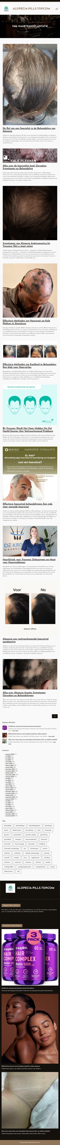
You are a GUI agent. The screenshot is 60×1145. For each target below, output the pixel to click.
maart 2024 (8, 808)
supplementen (35, 857)
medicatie (7, 853)
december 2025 (10, 769)
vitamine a (7, 862)
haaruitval (44, 839)
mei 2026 (8, 759)
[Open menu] (56, 9)
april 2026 (8, 761)
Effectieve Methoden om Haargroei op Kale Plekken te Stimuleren (26, 322)
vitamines (38, 862)
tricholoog (47, 857)
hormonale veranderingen (11, 848)
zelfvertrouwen (8, 871)
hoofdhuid (42, 844)
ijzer (25, 848)
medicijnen (17, 853)
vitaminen (28, 862)
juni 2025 (8, 780)
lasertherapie (34, 848)
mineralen (47, 853)
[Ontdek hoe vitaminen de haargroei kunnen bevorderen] (4, 728)
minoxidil (6, 857)
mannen (45, 848)
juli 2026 (7, 756)
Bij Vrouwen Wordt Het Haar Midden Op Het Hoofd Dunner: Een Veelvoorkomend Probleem (28, 429)
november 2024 (10, 793)
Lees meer (15, 730)
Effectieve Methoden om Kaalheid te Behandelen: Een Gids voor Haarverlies (29, 365)
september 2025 (10, 774)
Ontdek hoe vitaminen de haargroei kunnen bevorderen (24, 726)
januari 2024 (9, 812)
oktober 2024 (9, 795)
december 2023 (10, 814)
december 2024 (10, 791)
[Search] (55, 716)
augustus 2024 (9, 799)
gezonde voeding (31, 834)
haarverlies (7, 844)
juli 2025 (7, 778)
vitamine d (18, 862)
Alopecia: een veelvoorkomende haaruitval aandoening (26, 640)
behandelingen (20, 825)
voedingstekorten (41, 867)
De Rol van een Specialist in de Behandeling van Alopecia (29, 129)
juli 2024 (7, 800)
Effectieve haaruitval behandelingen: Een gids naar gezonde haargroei (27, 505)
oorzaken (16, 857)
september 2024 (10, 797)
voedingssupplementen (24, 867)
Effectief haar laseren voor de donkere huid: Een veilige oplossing (27, 733)
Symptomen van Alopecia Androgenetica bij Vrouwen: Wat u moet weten (26, 244)
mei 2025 (8, 782)
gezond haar (44, 834)
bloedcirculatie (17, 830)
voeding (48, 862)
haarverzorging (19, 844)
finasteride (48, 830)
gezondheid (7, 839)
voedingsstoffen (8, 867)
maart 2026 (8, 763)
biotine (6, 830)
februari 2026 (9, 765)
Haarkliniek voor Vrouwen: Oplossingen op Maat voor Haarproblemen (29, 561)
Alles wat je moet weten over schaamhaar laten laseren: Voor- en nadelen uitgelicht (32, 739)
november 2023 (10, 815)
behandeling (7, 825)
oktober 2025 (9, 773)
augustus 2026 (9, 754)
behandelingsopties (34, 825)
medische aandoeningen (32, 853)
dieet (39, 830)
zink (18, 871)
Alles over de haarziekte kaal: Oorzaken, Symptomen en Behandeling (25, 167)
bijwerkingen (48, 825)
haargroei (18, 839)
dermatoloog (29, 830)
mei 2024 (8, 804)
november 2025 (10, 771)
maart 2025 (8, 786)
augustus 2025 (9, 776)
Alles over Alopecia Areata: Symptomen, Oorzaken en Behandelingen (24, 694)
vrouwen (52, 867)
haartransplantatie (31, 839)
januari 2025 (9, 789)
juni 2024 (8, 802)
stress (25, 857)
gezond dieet (17, 834)
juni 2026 (8, 758)
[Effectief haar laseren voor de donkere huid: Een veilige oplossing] (4, 735)
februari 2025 (9, 787)
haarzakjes (31, 844)
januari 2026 (9, 767)
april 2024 (8, 806)
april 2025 (8, 784)
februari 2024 (9, 810)
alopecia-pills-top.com (31, 8)
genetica (6, 834)
